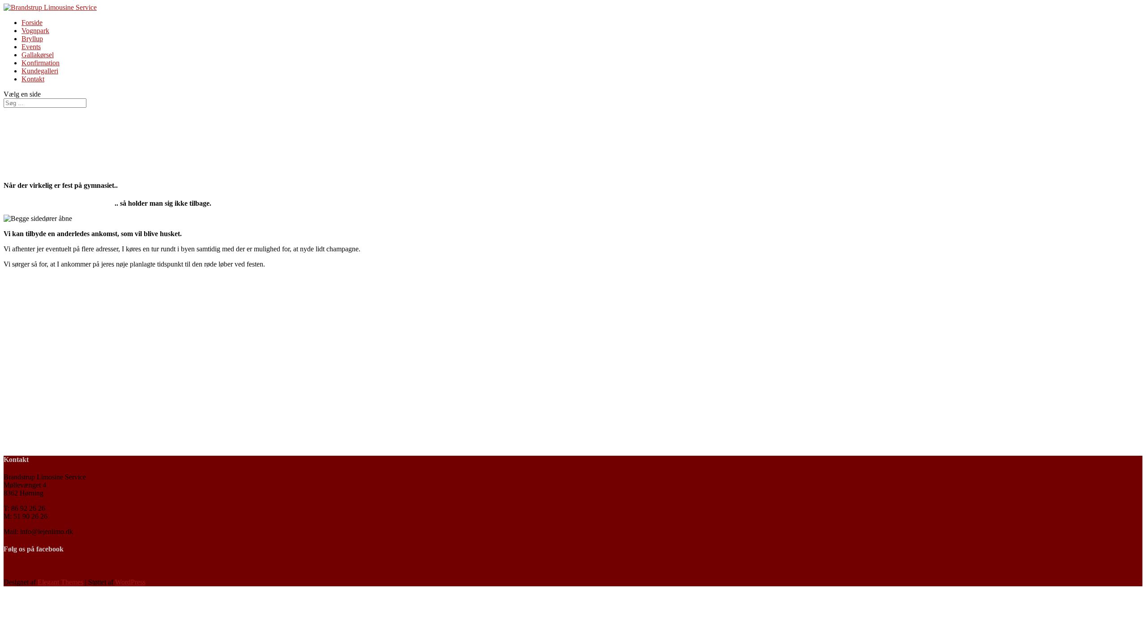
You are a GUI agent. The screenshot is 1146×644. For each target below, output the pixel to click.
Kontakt (32, 79)
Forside (32, 22)
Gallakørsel (37, 55)
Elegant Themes (60, 582)
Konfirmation (40, 63)
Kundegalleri (39, 71)
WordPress (130, 582)
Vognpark (35, 30)
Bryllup (32, 38)
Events (31, 47)
